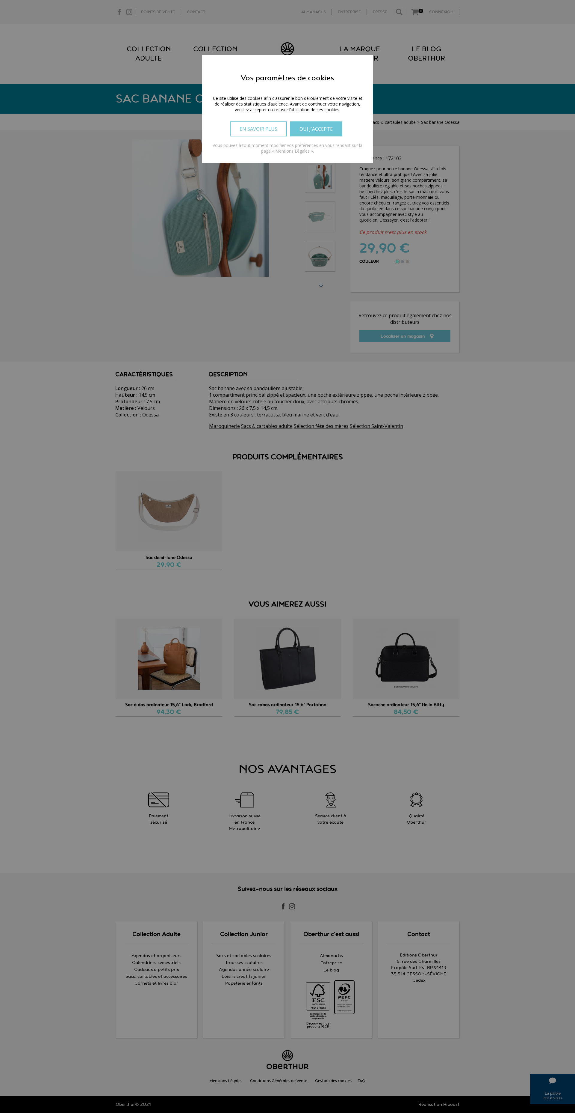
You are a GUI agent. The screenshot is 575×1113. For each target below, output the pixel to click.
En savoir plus (258, 129)
